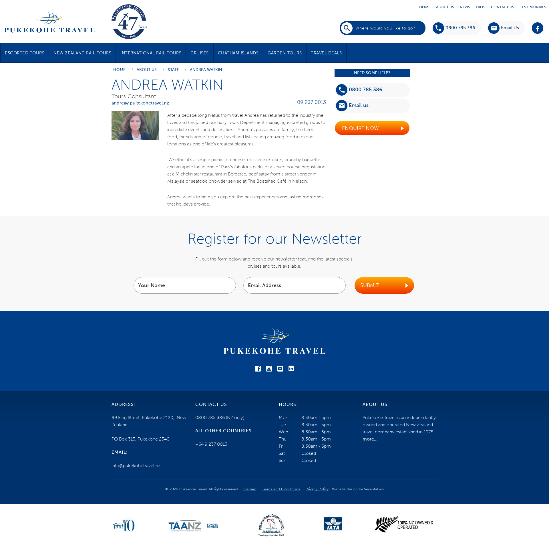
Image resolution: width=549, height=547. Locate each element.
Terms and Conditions (281, 489)
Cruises (199, 53)
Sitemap (249, 489)
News (465, 7)
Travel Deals (326, 53)
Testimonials (533, 7)
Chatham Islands (238, 53)
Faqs (480, 7)
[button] (503, 28)
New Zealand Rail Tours (82, 53)
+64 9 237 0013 (211, 444)
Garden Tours (285, 53)
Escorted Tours (24, 53)
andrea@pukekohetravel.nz (140, 103)
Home (424, 7)
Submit (369, 285)
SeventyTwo (374, 489)
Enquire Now (360, 128)
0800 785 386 (460, 27)
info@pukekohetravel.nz (136, 465)
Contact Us (502, 7)
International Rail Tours (150, 53)
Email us (359, 105)
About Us (445, 7)
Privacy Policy (317, 489)
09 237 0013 (311, 102)
